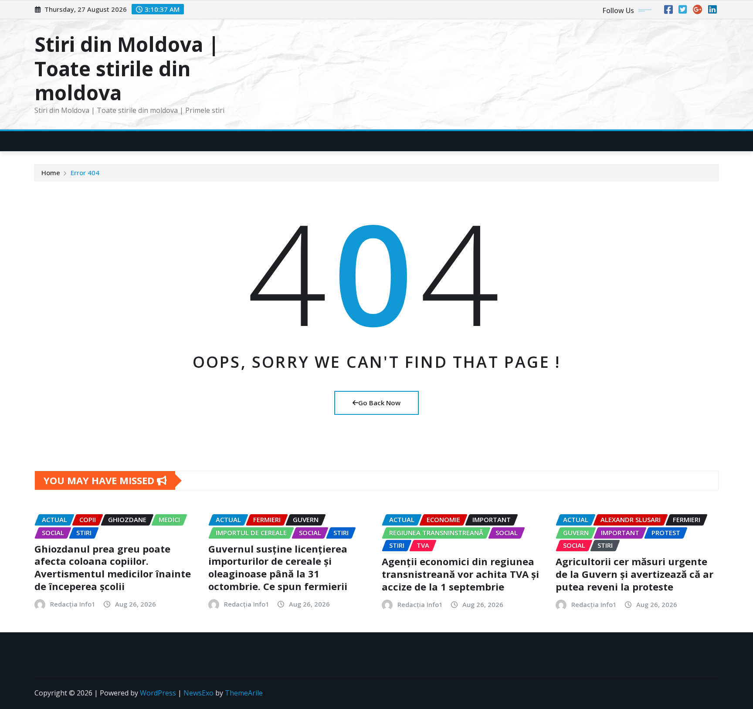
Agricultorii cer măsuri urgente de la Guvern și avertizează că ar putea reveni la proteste (634, 574)
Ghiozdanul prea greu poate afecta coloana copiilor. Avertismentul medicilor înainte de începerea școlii (112, 567)
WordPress (158, 693)
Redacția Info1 (72, 604)
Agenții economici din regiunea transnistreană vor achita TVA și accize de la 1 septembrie (460, 574)
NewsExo (198, 693)
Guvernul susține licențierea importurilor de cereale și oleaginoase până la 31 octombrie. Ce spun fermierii (277, 567)
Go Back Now (379, 402)
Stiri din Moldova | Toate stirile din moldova (126, 68)
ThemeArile (244, 693)
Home (50, 172)
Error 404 (85, 172)
